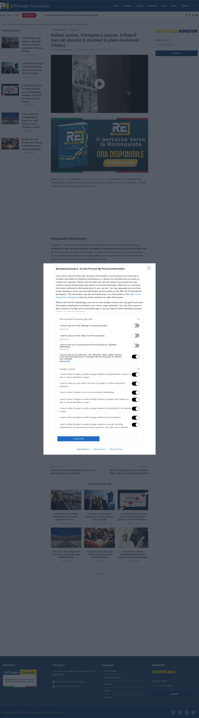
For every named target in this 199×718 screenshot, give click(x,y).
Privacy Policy (116, 449)
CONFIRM (78, 439)
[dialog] (99, 359)
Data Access (99, 449)
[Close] (150, 269)
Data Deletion (83, 449)
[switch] (135, 325)
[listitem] (99, 319)
